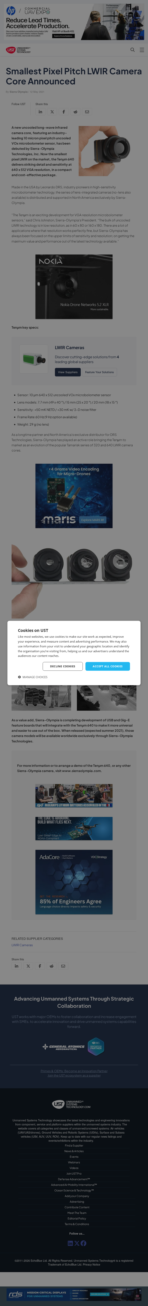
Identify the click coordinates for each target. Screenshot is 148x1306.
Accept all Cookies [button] (108, 666)
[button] (32, 676)
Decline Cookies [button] (62, 666)
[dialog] (73, 653)
